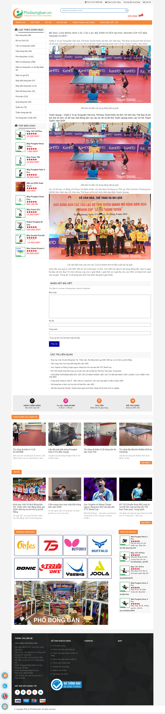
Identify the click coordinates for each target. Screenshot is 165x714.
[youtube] (29, 692)
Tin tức (46, 22)
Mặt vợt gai (20, 75)
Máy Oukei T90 (33, 157)
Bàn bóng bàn (21, 35)
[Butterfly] (75, 545)
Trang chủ (20, 22)
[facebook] (17, 692)
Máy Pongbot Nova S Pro (35, 144)
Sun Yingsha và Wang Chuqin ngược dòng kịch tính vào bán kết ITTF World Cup (81, 367)
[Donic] (26, 568)
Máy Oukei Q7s (33, 209)
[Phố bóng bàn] (61, 603)
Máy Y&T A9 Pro (137, 567)
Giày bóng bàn (22, 51)
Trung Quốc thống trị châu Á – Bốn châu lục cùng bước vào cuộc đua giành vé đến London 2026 (87, 381)
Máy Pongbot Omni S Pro (139, 584)
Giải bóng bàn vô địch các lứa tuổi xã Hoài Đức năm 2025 (72, 384)
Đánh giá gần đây (128, 532)
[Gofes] (26, 545)
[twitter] (23, 692)
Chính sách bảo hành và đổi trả (64, 659)
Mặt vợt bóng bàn (23, 61)
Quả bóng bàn (21, 102)
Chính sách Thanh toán (61, 663)
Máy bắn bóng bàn (23, 80)
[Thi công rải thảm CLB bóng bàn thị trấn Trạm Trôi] (100, 434)
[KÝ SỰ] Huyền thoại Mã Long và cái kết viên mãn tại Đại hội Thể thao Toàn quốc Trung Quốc (86, 371)
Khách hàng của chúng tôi (25, 417)
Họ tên (51, 321)
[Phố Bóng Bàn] (35, 13)
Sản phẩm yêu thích (60, 674)
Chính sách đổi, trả (103, 22)
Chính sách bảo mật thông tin (64, 649)
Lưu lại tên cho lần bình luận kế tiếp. (65, 338)
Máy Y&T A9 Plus (34, 131)
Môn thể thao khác (23, 91)
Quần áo (19, 107)
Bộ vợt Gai (20, 40)
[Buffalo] (100, 545)
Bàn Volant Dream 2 (35, 248)
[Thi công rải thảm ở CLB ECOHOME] (29, 434)
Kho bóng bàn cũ (23, 56)
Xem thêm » (146, 463)
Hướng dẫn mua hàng (132, 2)
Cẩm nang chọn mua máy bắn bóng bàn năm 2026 (69, 363)
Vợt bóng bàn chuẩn (24, 118)
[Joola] (100, 568)
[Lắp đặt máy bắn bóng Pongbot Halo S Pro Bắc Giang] (64, 434)
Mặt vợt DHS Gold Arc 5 (35, 184)
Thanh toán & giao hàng (79, 22)
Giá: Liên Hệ (32, 204)
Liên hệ (148, 2)
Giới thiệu (34, 22)
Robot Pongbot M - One (35, 223)
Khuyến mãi (59, 22)
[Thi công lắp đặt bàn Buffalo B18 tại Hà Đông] (135, 434)
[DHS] (51, 545)
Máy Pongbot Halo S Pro (36, 170)
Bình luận (53, 292)
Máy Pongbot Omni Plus (35, 197)
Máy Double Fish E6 (35, 235)
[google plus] (34, 692)
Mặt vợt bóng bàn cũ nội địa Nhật (29, 67)
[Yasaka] (75, 568)
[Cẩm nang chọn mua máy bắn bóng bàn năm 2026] (64, 489)
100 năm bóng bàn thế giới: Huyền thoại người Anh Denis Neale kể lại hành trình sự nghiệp (85, 388)
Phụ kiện (19, 96)
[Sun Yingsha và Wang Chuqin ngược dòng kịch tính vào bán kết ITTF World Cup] (100, 489)
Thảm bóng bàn (22, 112)
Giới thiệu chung (59, 646)
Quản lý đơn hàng (114, 2)
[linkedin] (40, 692)
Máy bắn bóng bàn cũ (25, 86)
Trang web (53, 329)
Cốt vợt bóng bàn (23, 46)
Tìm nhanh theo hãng (25, 532)
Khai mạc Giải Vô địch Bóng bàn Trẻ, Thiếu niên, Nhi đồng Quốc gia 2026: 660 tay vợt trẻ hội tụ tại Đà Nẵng (91, 360)
